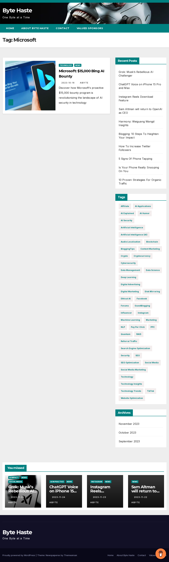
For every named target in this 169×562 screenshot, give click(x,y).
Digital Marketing (130, 291)
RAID (138, 334)
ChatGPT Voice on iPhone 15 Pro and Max (63, 491)
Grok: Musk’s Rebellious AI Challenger (21, 491)
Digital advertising (130, 284)
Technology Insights (131, 384)
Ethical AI (126, 298)
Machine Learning (130, 320)
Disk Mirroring (152, 291)
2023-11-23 (100, 497)
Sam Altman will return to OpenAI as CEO (145, 491)
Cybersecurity (128, 263)
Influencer (126, 313)
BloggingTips (128, 249)
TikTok (150, 391)
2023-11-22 (141, 497)
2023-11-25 (18, 497)
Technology (66, 65)
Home (10, 28)
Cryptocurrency (142, 256)
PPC (153, 327)
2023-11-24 (59, 497)
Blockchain (152, 242)
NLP (123, 327)
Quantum (125, 334)
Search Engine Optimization (135, 348)
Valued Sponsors (90, 28)
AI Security (126, 220)
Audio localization (130, 242)
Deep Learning (128, 277)
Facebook (142, 298)
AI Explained (127, 213)
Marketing (151, 320)
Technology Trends (131, 391)
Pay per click (138, 327)
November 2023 (129, 423)
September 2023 (129, 441)
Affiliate (125, 206)
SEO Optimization (130, 362)
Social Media (152, 362)
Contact (62, 28)
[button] (158, 28)
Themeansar (70, 555)
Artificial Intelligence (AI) (134, 234)
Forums (125, 305)
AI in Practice (57, 482)
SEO (137, 355)
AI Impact (13, 478)
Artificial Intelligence (132, 227)
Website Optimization (132, 398)
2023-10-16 (68, 82)
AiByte (84, 82)
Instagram (143, 313)
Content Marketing (150, 249)
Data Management (130, 270)
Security (125, 355)
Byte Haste (17, 10)
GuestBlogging (142, 305)
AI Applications (143, 206)
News (77, 65)
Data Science (153, 270)
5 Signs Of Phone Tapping (135, 158)
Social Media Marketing (133, 369)
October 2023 (127, 432)
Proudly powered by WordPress (19, 555)
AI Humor (145, 213)
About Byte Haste (35, 28)
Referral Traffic (129, 341)
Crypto (124, 256)
